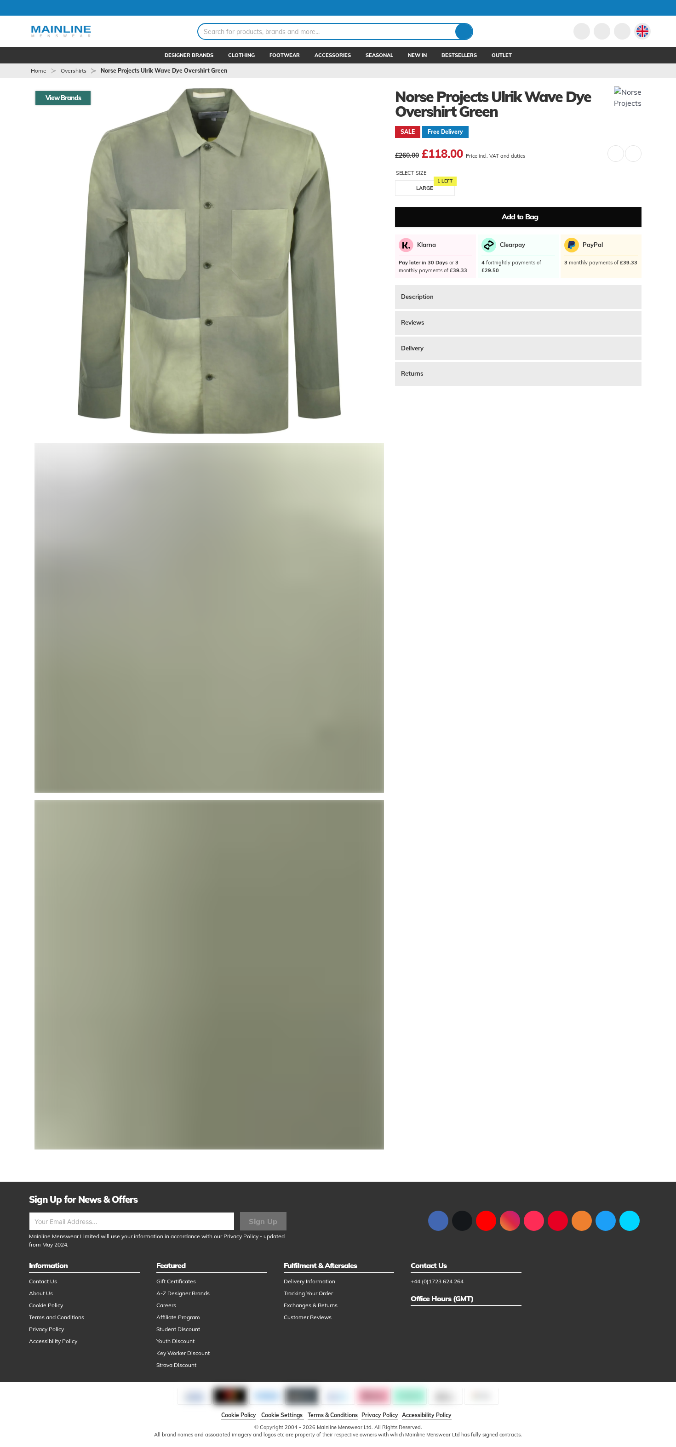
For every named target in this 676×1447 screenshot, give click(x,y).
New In (417, 55)
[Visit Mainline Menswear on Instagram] (510, 1221)
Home (38, 70)
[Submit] (463, 31)
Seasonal (379, 55)
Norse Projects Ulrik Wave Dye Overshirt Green (164, 70)
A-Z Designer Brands (183, 1293)
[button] (642, 31)
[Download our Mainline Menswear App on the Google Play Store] (629, 1221)
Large (424, 188)
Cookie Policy (46, 1305)
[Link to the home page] (61, 31)
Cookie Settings (282, 1415)
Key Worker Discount (183, 1353)
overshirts (73, 70)
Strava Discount (176, 1364)
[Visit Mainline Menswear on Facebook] (438, 1221)
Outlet (502, 55)
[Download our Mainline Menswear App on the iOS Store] (606, 1221)
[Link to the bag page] (602, 31)
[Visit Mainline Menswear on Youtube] (486, 1221)
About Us (41, 1293)
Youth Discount (175, 1341)
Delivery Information (309, 1281)
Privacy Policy (240, 1236)
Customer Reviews (308, 1317)
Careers (166, 1305)
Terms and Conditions (56, 1317)
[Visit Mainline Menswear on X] (462, 1221)
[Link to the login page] (581, 31)
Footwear (284, 55)
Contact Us (43, 1281)
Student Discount (178, 1329)
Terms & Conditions (333, 1415)
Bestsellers (459, 55)
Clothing (241, 55)
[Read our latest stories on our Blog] (582, 1221)
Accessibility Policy (53, 1341)
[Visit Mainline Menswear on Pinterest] (558, 1221)
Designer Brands (189, 55)
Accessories (333, 55)
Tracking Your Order (308, 1293)
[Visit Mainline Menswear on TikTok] (534, 1221)
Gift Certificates (176, 1281)
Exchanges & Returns (311, 1305)
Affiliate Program (178, 1317)
